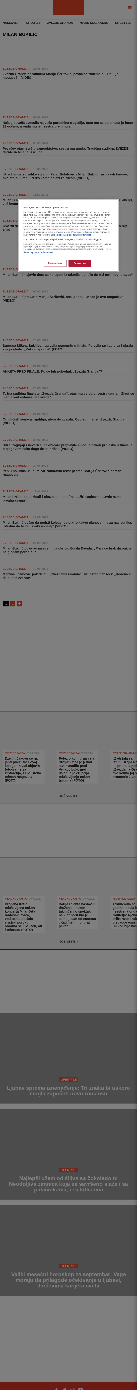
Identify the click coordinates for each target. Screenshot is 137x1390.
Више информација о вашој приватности (71, 235)
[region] (68, 235)
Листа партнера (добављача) (38, 252)
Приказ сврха (55, 263)
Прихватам (80, 263)
